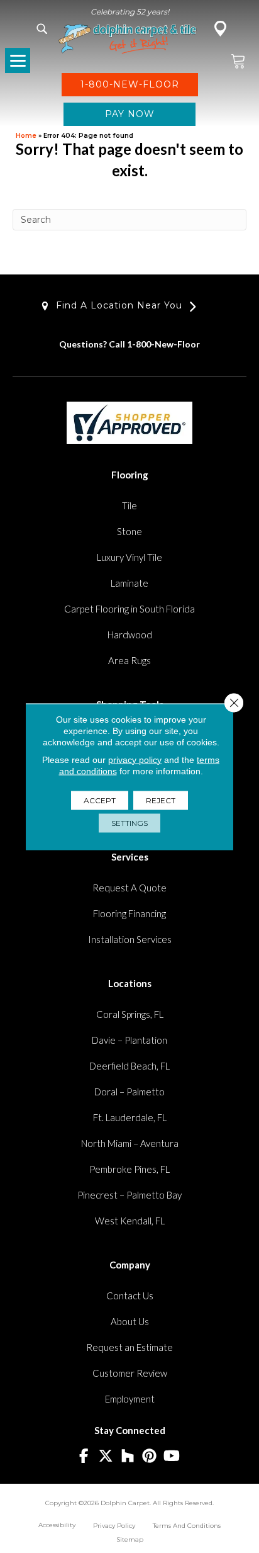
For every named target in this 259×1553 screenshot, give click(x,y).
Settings (129, 822)
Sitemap (129, 1539)
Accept (100, 800)
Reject (160, 800)
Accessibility (56, 1525)
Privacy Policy (114, 1526)
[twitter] (106, 1456)
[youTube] (172, 1456)
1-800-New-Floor (163, 344)
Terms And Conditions (187, 1526)
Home (26, 136)
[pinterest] (150, 1456)
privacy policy (135, 759)
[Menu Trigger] (17, 60)
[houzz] (128, 1456)
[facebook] (84, 1456)
